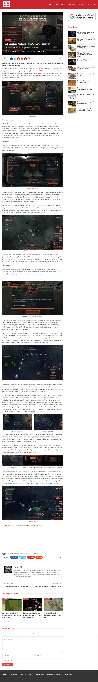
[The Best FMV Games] (72, 62)
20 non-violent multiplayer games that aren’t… (84, 81)
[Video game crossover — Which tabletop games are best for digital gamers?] (72, 69)
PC (31, 553)
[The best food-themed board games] (72, 76)
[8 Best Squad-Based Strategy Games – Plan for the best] (72, 34)
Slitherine (36, 553)
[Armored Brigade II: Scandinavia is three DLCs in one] (53, 604)
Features (72, 4)
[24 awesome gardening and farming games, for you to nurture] (72, 90)
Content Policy (39, 674)
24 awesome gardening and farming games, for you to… (85, 88)
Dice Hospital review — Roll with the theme (48, 586)
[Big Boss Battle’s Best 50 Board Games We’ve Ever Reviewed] (72, 48)
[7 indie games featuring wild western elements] (72, 103)
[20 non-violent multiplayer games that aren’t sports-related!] (72, 83)
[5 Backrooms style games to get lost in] (72, 41)
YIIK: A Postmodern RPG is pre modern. (16, 586)
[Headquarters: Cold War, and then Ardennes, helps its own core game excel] (32, 604)
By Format (81, 4)
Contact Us (13, 674)
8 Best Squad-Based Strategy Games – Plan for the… (85, 33)
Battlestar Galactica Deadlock (13, 553)
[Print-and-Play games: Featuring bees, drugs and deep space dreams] (72, 55)
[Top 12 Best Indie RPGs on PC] (72, 97)
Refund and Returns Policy (54, 674)
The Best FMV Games (83, 60)
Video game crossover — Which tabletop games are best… (86, 67)
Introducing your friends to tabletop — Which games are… (85, 109)
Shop (88, 4)
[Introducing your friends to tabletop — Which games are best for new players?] (72, 110)
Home (49, 4)
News (56, 4)
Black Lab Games (25, 553)
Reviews (63, 4)
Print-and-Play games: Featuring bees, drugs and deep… (84, 54)
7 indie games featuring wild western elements (85, 102)
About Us (5, 674)
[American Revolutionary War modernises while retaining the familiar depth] (12, 604)
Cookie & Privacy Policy (26, 674)
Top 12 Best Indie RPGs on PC (85, 95)
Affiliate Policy (68, 674)
